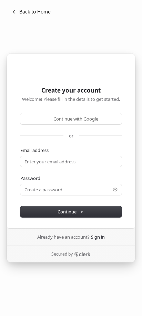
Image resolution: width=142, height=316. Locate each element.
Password (30, 178)
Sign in (98, 237)
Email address (34, 150)
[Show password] (115, 189)
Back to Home (35, 11)
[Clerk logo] (82, 254)
